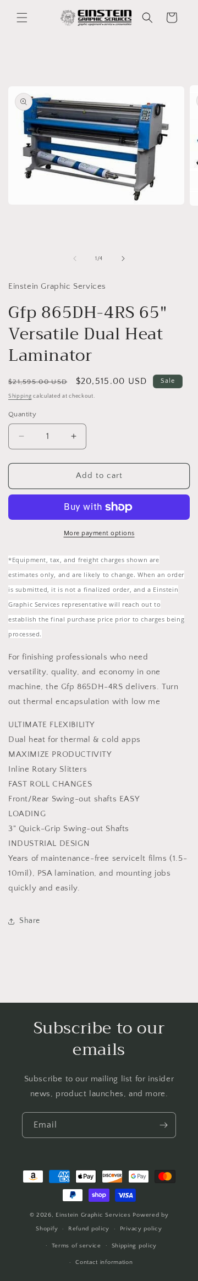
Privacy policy (141, 1228)
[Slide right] (123, 258)
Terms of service (76, 1245)
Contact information (104, 1262)
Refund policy (88, 1228)
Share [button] (29, 920)
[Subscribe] (163, 1125)
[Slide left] (75, 258)
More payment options (99, 533)
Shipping (20, 396)
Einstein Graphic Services (94, 1215)
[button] (22, 18)
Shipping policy (134, 1245)
